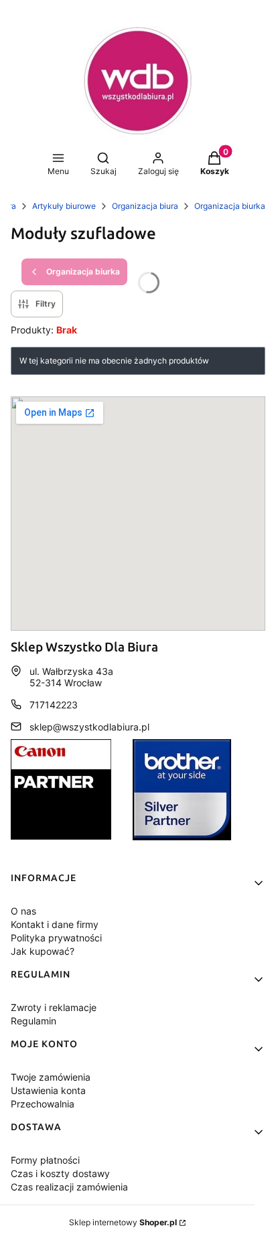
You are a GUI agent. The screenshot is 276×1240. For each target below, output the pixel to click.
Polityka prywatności (56, 937)
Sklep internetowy (123, 1222)
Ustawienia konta (48, 1090)
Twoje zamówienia (50, 1077)
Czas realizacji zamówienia (69, 1186)
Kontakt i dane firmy (54, 924)
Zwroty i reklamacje (53, 1007)
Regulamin (33, 1020)
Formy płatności (45, 1160)
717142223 (53, 704)
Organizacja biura (145, 206)
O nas (23, 911)
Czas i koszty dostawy (60, 1173)
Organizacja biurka (229, 206)
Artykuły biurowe (64, 206)
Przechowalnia (42, 1103)
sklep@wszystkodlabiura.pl (89, 726)
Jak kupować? (42, 951)
